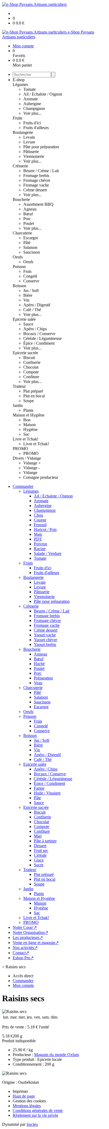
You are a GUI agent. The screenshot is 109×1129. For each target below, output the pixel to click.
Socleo (32, 1124)
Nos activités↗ (25, 947)
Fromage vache (36, 185)
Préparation (43, 678)
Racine (40, 548)
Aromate (30, 99)
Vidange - (31, 467)
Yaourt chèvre (45, 639)
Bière (27, 295)
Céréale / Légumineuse (42, 338)
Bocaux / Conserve (39, 333)
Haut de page (24, 1096)
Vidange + (32, 463)
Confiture (31, 376)
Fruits (17, 118)
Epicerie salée (24, 319)
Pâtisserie (31, 151)
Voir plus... (32, 113)
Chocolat (30, 367)
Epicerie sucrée (25, 353)
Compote (31, 372)
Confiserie (31, 362)
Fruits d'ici (32, 123)
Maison (29, 424)
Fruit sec (41, 850)
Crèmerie (20, 166)
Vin (26, 300)
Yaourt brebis (45, 644)
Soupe (28, 400)
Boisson (19, 285)
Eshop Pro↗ (23, 957)
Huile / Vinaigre (47, 793)
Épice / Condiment (38, 343)
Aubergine (32, 103)
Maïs (38, 534)
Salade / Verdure (47, 553)
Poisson (19, 266)
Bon (26, 420)
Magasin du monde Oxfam (56, 1054)
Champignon (34, 108)
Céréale (40, 855)
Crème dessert (35, 190)
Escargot (30, 238)
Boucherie (21, 199)
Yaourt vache (45, 635)
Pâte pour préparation (41, 147)
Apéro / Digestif (36, 305)
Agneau (30, 209)
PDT (38, 539)
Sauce (28, 324)
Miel (38, 836)
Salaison (30, 247)
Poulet (28, 223)
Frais (27, 271)
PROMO (20, 448)
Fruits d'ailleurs (36, 127)
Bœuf (28, 214)
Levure (29, 142)
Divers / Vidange (27, 458)
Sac (26, 434)
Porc (27, 218)
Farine (39, 788)
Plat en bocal (34, 396)
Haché (39, 663)
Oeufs (18, 257)
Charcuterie (22, 233)
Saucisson (31, 252)
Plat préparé (33, 391)
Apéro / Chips (35, 329)
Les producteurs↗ (28, 937)
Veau (38, 683)
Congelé (30, 276)
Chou (38, 515)
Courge (40, 520)
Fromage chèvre (36, 180)
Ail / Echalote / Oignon (42, 94)
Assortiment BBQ (38, 204)
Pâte (37, 798)
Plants (28, 410)
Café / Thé (32, 309)
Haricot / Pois (45, 529)
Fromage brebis (36, 175)
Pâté (26, 242)
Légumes (20, 84)
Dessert (40, 845)
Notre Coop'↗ (25, 927)
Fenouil (40, 524)
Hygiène (30, 429)
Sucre (38, 865)
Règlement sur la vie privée (35, 1115)
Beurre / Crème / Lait (41, 170)
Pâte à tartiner (45, 841)
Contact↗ (21, 952)
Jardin (18, 405)
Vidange (30, 472)
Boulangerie (23, 132)
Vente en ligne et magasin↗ (36, 942)
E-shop (19, 79)
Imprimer (20, 1091)
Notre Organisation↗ (30, 932)
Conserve (31, 281)
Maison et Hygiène (28, 415)
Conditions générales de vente (38, 1110)
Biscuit (29, 357)
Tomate (29, 89)
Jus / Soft (31, 290)
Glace (39, 860)
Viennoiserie (33, 156)
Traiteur (19, 386)
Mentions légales (27, 1105)
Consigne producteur (40, 477)
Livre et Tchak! (25, 439)
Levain (29, 137)
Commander (23, 486)
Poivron (40, 544)
